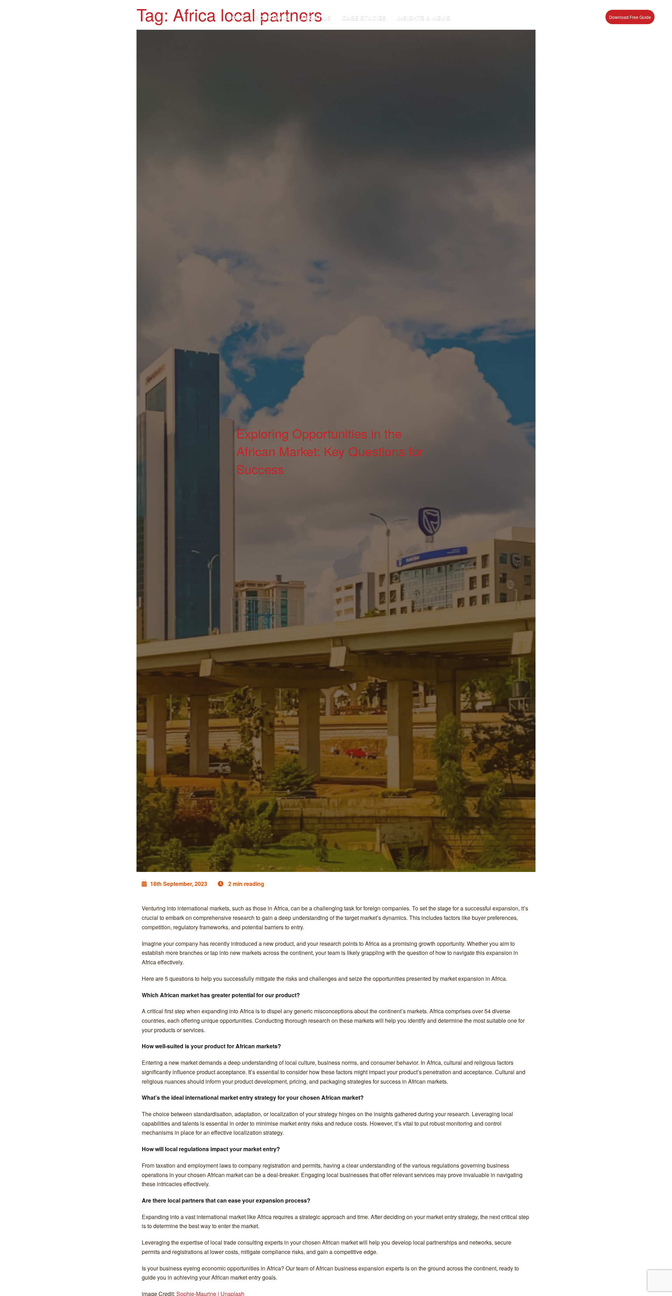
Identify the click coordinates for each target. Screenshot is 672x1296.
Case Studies (364, 18)
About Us (315, 18)
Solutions (272, 18)
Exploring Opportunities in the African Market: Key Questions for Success (329, 451)
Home (236, 18)
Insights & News (423, 18)
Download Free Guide (630, 17)
